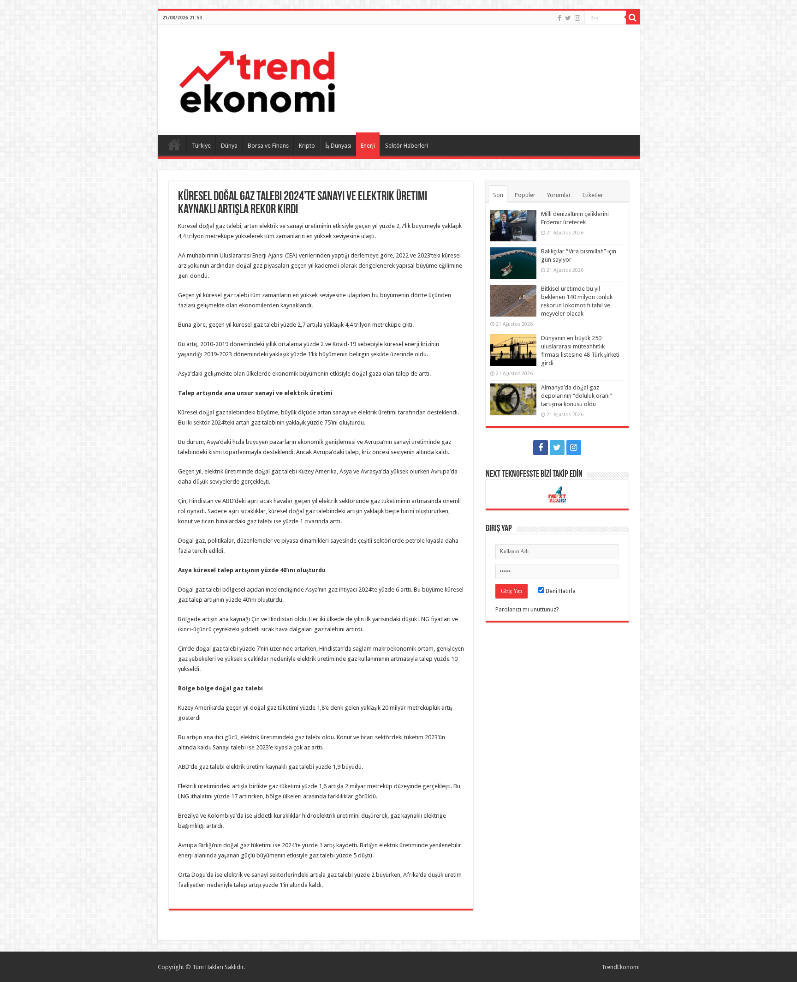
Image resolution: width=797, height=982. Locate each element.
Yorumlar (559, 195)
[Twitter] (568, 18)
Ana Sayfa (174, 144)
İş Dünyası (338, 145)
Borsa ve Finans (268, 145)
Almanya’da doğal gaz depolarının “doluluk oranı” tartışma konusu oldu (576, 395)
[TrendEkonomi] (257, 78)
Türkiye (201, 145)
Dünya (229, 145)
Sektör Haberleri (406, 145)
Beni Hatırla (560, 590)
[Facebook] (559, 18)
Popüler (525, 195)
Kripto (307, 145)
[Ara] (633, 17)
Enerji (368, 145)
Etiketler (593, 195)
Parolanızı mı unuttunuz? (527, 609)
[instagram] (577, 18)
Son (498, 195)
